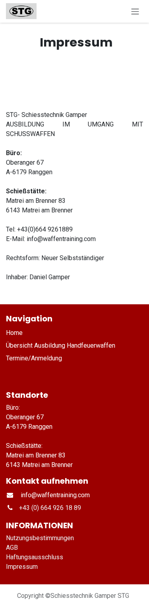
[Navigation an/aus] (135, 11)
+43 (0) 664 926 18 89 (50, 508)
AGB (12, 547)
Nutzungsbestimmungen (40, 538)
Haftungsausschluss (34, 557)
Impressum (22, 566)
